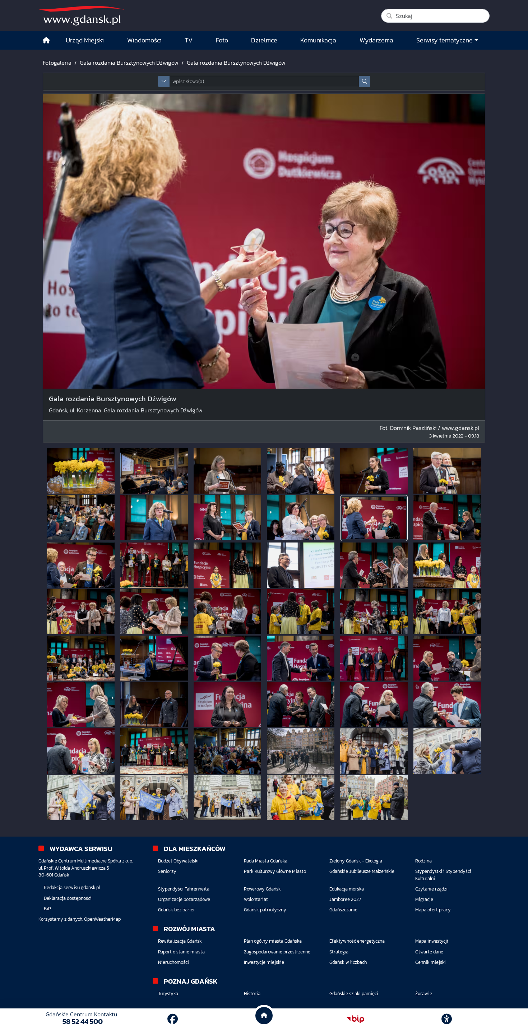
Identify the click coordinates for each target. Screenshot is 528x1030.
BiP (47, 908)
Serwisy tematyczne (444, 40)
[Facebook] (172, 1019)
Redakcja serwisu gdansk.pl (72, 887)
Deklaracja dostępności (68, 898)
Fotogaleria (57, 62)
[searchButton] (364, 81)
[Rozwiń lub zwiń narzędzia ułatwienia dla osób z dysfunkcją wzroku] (447, 1019)
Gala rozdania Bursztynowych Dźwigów (129, 62)
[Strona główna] (46, 40)
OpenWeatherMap (102, 919)
